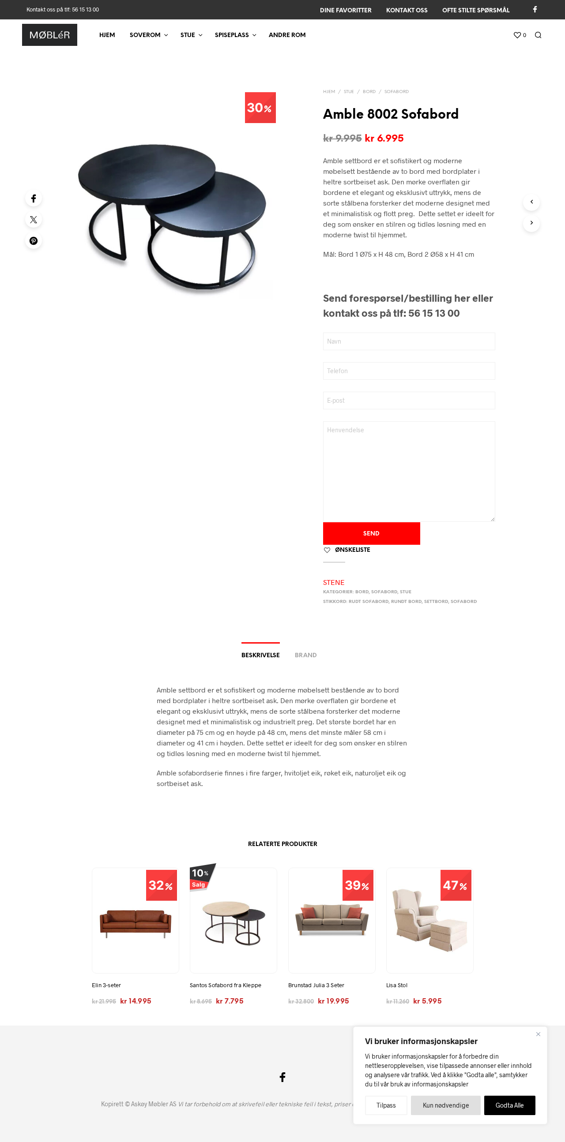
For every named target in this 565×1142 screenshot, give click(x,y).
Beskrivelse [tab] (260, 656)
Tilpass (386, 1105)
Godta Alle (510, 1105)
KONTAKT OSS (407, 11)
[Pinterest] (33, 240)
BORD (369, 92)
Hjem (107, 35)
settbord (436, 601)
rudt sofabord (368, 601)
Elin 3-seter (106, 985)
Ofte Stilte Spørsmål (475, 11)
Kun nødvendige (446, 1105)
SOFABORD (396, 92)
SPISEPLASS (232, 35)
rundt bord (406, 601)
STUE (188, 35)
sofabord (464, 601)
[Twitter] (33, 219)
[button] (519, 35)
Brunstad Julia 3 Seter (316, 985)
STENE (334, 582)
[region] (450, 1075)
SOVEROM (145, 35)
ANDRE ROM (287, 35)
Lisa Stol (396, 985)
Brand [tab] (306, 656)
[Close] (538, 1034)
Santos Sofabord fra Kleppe (225, 985)
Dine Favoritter (346, 11)
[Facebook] (33, 198)
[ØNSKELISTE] (135, 957)
